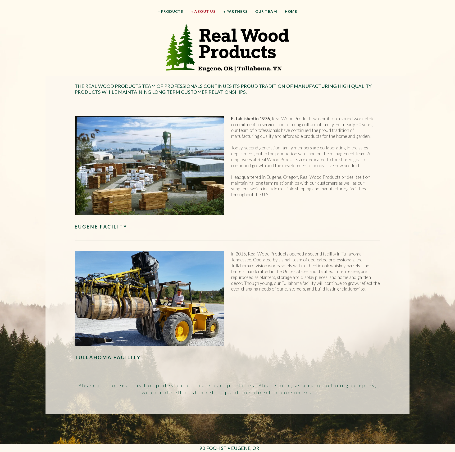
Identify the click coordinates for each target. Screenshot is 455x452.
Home (291, 11)
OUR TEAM (266, 11)
